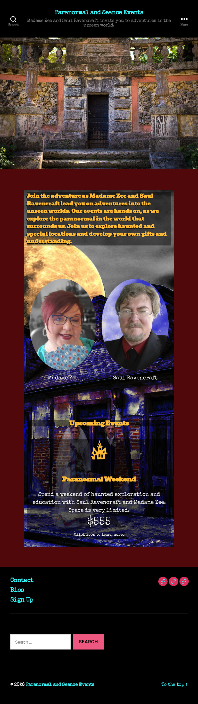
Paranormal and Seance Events (99, 13)
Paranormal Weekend (99, 479)
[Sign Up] (184, 581)
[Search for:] (39, 643)
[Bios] (173, 581)
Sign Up (21, 600)
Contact (21, 581)
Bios (17, 590)
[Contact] (163, 581)
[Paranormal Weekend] (99, 449)
